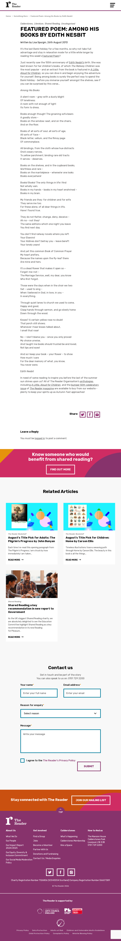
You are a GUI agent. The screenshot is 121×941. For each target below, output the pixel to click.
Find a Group (39, 836)
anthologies (86, 381)
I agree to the (50, 760)
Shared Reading (52, 23)
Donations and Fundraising (45, 854)
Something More (21, 16)
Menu (112, 5)
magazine (42, 388)
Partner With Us (40, 849)
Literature (38, 23)
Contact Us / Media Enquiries (46, 858)
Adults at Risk (56, 930)
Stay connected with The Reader (39, 800)
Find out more (60, 469)
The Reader (13, 4)
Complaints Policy (61, 933)
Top (60, 812)
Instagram (71, 872)
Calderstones (26, 23)
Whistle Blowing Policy (82, 933)
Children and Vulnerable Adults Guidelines (86, 930)
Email (97, 415)
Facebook (90, 415)
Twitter (83, 415)
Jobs (35, 841)
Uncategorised (68, 23)
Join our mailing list (91, 800)
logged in (40, 438)
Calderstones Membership (72, 841)
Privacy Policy (23, 930)
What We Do (11, 836)
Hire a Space (66, 845)
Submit (89, 766)
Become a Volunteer (43, 845)
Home (8, 16)
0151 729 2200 (76, 678)
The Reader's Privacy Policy (59, 760)
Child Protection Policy (39, 933)
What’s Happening (68, 836)
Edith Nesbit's (76, 62)
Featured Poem (50, 56)
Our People (11, 841)
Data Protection (39, 930)
